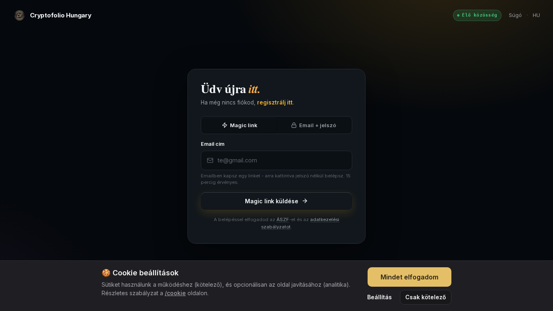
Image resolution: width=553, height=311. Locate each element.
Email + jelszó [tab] (317, 125)
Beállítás (379, 297)
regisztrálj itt (275, 102)
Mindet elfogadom (409, 277)
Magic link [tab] (243, 125)
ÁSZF (282, 219)
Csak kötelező (425, 297)
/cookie (175, 293)
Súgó (515, 15)
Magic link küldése (271, 201)
